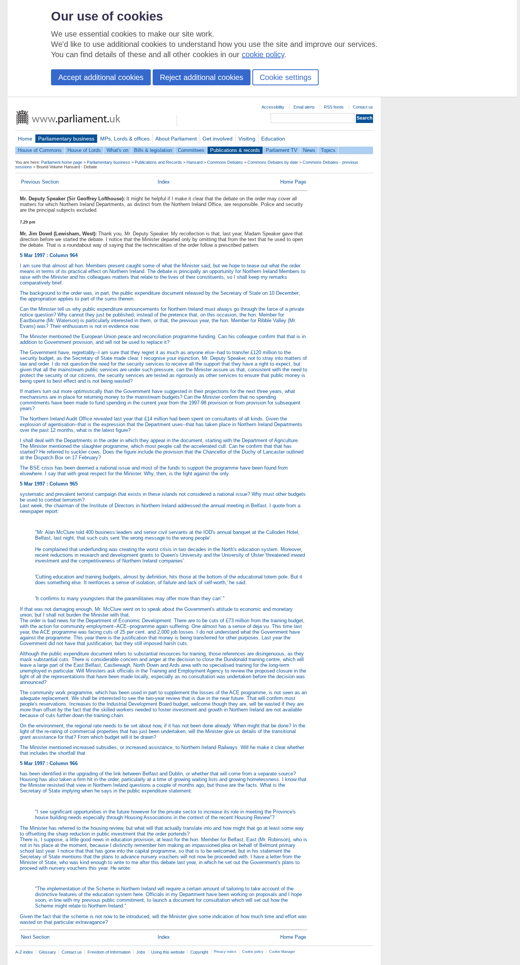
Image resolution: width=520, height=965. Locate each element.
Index (164, 182)
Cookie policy (252, 952)
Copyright (199, 952)
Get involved (218, 139)
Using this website (168, 952)
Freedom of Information (109, 952)
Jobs (140, 952)
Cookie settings (285, 77)
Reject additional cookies (201, 77)
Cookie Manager (282, 952)
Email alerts (304, 107)
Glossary (47, 952)
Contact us (363, 107)
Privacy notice (225, 952)
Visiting (246, 139)
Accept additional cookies (101, 77)
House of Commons (40, 150)
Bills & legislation (153, 150)
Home (25, 139)
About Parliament (176, 139)
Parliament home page (61, 162)
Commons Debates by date (272, 162)
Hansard (195, 162)
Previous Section (40, 182)
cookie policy (263, 54)
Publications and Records (158, 162)
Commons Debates (225, 162)
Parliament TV (281, 150)
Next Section (35, 937)
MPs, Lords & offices (125, 139)
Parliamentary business (66, 139)
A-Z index (24, 952)
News (309, 150)
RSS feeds (334, 107)
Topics (328, 150)
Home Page (293, 182)
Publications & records (235, 150)
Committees (191, 150)
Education (273, 139)
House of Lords (84, 150)
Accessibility (273, 107)
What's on (117, 150)
